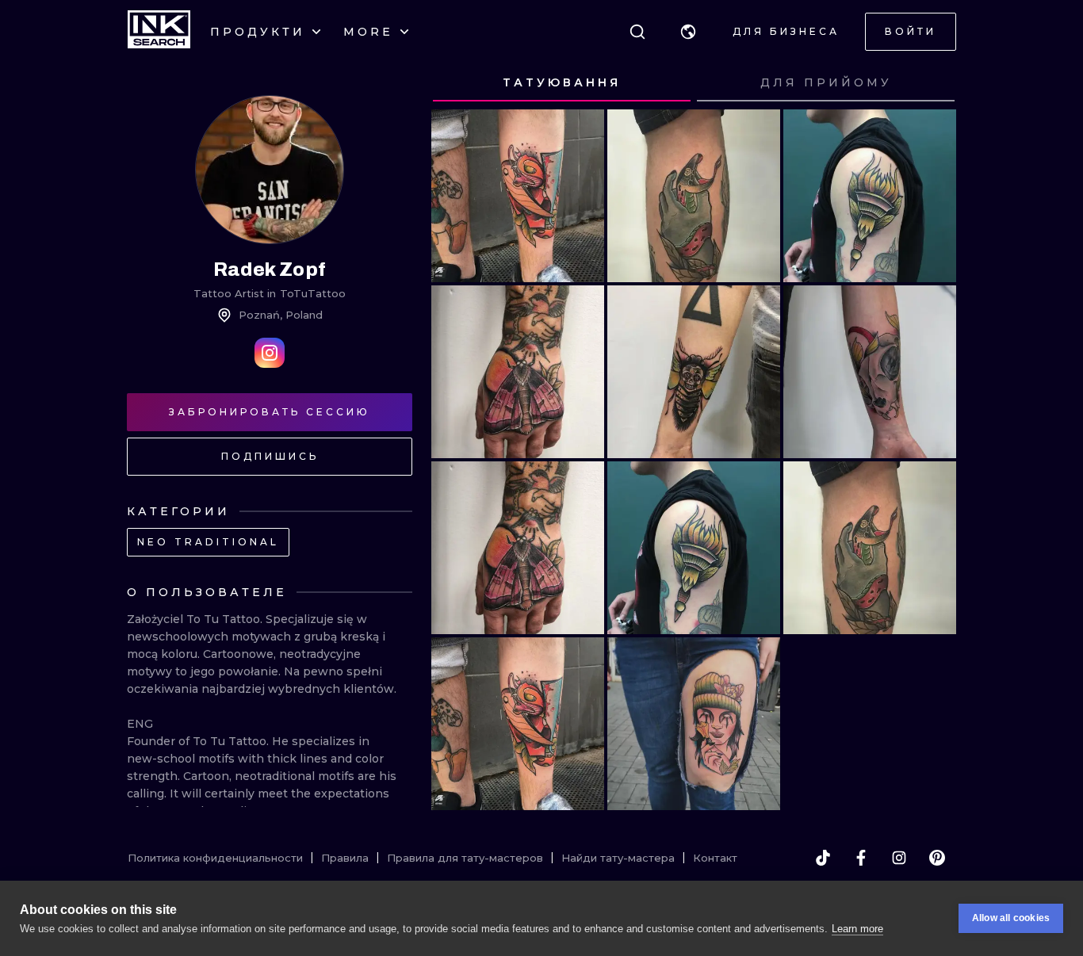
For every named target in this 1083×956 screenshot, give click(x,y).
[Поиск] (637, 32)
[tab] (562, 83)
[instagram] (899, 858)
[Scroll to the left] (458, 83)
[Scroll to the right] (929, 83)
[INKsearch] (159, 31)
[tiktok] (823, 858)
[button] (688, 32)
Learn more (857, 929)
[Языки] (688, 32)
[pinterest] (937, 858)
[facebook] (861, 858)
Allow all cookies (1011, 917)
